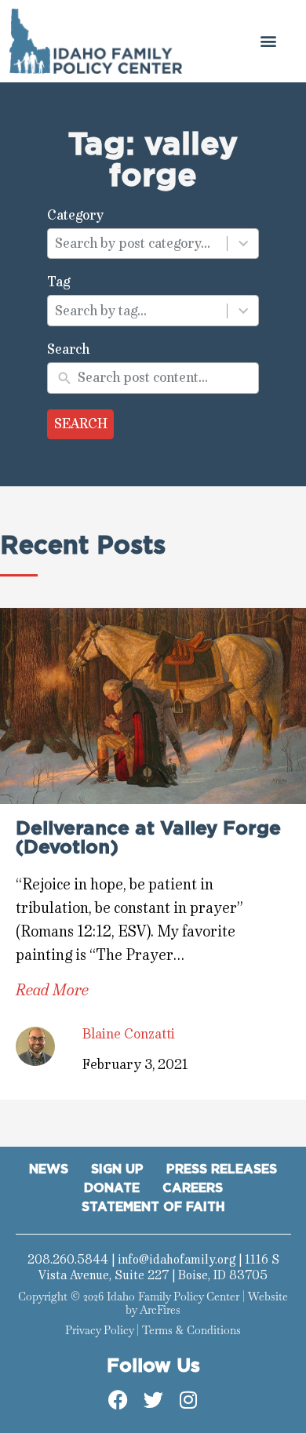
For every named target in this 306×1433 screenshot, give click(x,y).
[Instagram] (188, 1399)
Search (80, 423)
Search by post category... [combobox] (132, 243)
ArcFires (160, 1310)
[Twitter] (153, 1399)
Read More (52, 990)
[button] (268, 41)
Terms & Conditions (191, 1330)
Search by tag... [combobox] (101, 310)
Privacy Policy (99, 1330)
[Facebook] (117, 1399)
